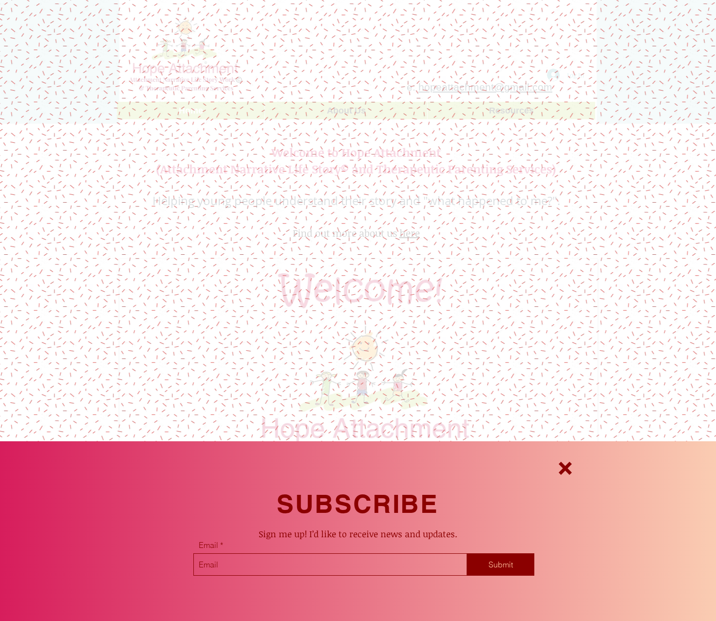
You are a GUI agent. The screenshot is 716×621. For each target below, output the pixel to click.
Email (208, 545)
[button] (565, 468)
